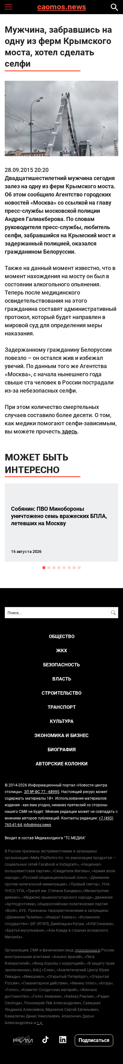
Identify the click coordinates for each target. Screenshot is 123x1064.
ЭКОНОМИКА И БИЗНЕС (61, 735)
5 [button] (64, 567)
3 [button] (54, 567)
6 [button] (69, 567)
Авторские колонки (62, 763)
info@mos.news (37, 824)
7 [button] (74, 567)
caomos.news (61, 7)
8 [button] (79, 567)
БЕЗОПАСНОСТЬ (61, 664)
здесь (69, 431)
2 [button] (48, 567)
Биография (62, 749)
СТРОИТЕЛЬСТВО (61, 693)
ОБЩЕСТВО (61, 636)
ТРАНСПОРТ (62, 707)
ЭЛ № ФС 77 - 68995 (41, 791)
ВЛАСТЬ (61, 678)
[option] (61, 522)
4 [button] (59, 567)
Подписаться (94, 1040)
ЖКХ (61, 650)
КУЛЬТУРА (61, 721)
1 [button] (43, 567)
